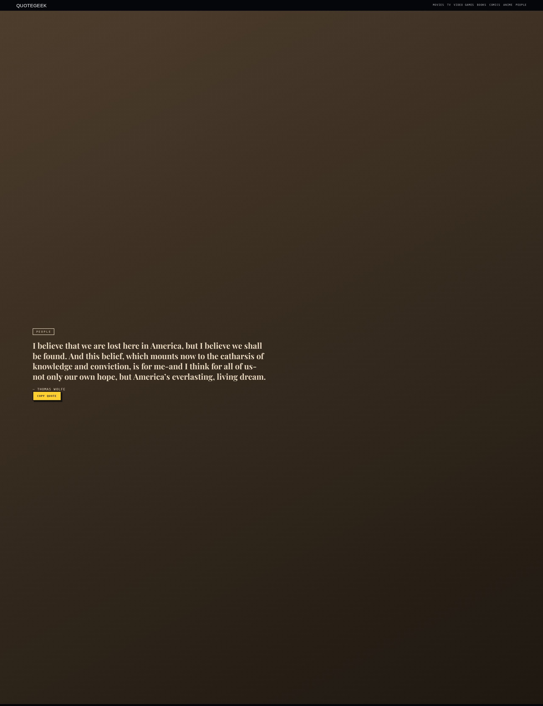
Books (481, 4)
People (521, 4)
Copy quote (47, 396)
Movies (438, 4)
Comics (494, 4)
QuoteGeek (31, 5)
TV (449, 4)
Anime (508, 4)
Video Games (464, 4)
